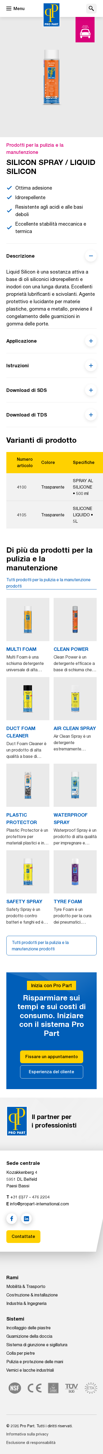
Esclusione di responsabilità (30, 1442)
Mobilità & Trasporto (25, 1286)
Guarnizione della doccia (29, 1336)
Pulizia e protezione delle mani (34, 1361)
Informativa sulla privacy (27, 1434)
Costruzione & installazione (32, 1294)
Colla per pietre (20, 1352)
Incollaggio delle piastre (28, 1327)
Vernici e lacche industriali (30, 1369)
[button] (91, 9)
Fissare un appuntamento (51, 1056)
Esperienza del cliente (51, 1071)
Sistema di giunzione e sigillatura (36, 1344)
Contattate (23, 1236)
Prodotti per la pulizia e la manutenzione (35, 148)
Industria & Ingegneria (26, 1303)
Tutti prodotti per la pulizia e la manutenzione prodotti (48, 582)
